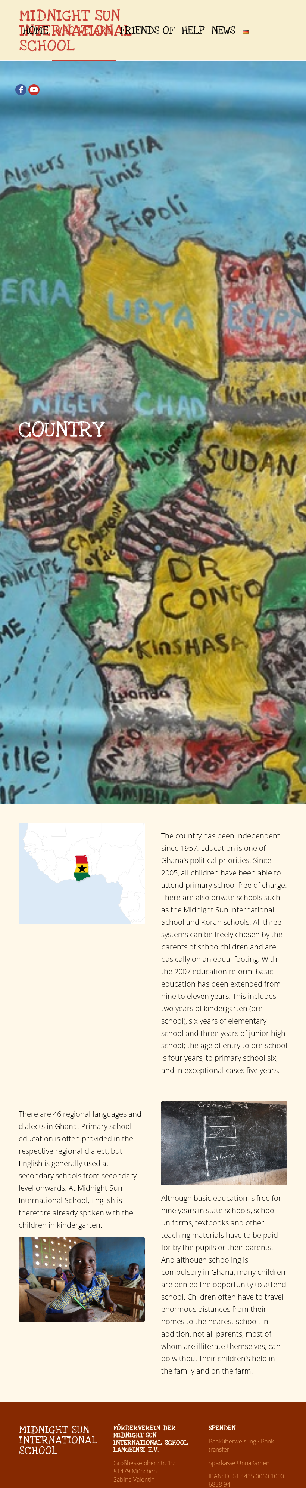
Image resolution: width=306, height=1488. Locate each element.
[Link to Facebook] (20, 89)
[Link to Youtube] (34, 89)
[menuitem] (35, 30)
